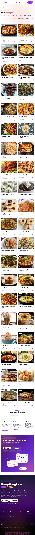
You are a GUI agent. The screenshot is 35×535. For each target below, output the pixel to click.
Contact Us (19, 516)
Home (1, 7)
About (19, 513)
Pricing (2, 516)
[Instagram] (33, 524)
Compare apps (3, 514)
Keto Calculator (12, 514)
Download (2, 518)
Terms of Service (29, 514)
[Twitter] (31, 524)
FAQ (10, 518)
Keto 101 (11, 513)
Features (2, 513)
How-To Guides (12, 516)
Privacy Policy (29, 513)
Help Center (20, 514)
